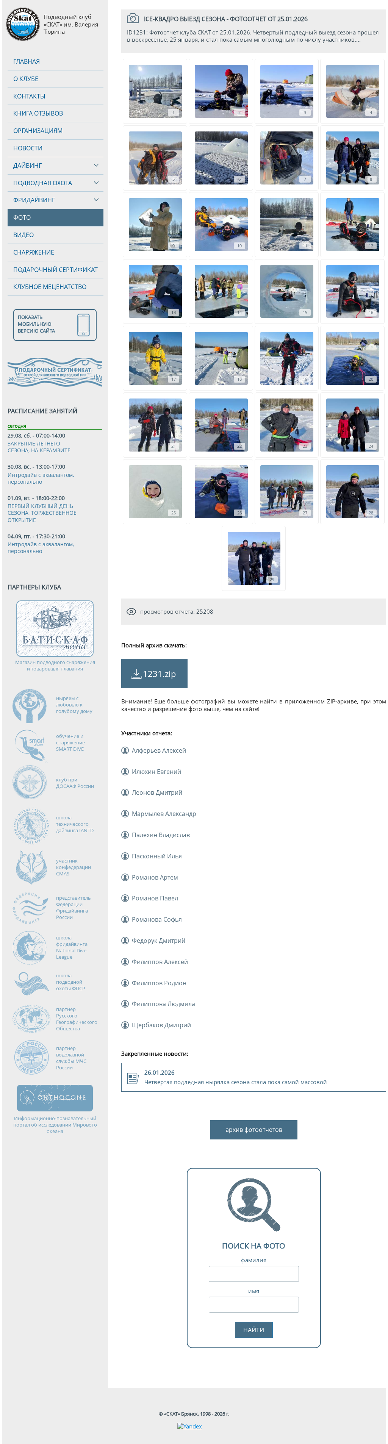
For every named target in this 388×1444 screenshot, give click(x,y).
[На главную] (23, 24)
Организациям (38, 131)
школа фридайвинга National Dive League (72, 947)
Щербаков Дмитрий (161, 1025)
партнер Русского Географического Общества (76, 1019)
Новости (27, 148)
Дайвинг (27, 165)
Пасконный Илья (157, 856)
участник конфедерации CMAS (73, 867)
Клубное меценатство (49, 287)
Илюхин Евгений (156, 771)
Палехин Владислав (161, 835)
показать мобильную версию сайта (36, 324)
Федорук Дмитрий (158, 940)
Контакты (29, 96)
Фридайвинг (34, 200)
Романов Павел (155, 898)
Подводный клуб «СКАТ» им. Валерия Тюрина (71, 24)
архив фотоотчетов (253, 1129)
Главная (26, 61)
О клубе (25, 79)
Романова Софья (157, 919)
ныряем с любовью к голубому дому (74, 704)
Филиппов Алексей (160, 962)
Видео (23, 235)
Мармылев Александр (164, 814)
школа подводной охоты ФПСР (70, 982)
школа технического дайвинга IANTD (75, 824)
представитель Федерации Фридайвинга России (73, 907)
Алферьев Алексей (159, 750)
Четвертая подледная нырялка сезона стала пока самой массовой (235, 1077)
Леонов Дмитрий (157, 792)
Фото (22, 217)
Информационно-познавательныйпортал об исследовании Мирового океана (55, 1125)
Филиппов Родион (159, 983)
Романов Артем (155, 877)
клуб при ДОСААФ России (75, 782)
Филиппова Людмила (163, 1004)
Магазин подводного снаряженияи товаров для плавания (55, 665)
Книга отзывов (38, 113)
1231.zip (159, 673)
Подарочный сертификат (55, 270)
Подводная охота (42, 183)
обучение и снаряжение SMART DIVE (70, 742)
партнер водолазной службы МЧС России (71, 1058)
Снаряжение (33, 252)
